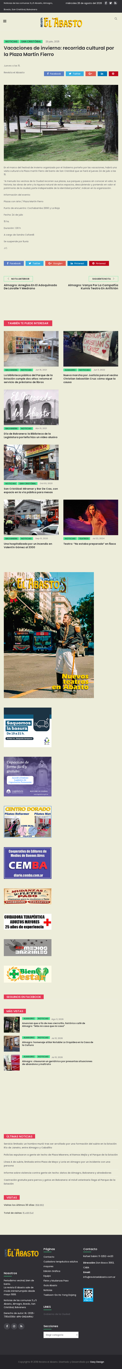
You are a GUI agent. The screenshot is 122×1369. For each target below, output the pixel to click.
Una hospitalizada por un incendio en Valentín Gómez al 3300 (28, 545)
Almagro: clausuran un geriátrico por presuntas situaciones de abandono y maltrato (57, 1063)
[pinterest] (113, 73)
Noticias (11, 41)
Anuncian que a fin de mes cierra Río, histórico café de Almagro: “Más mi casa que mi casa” (53, 1025)
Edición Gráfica (52, 1271)
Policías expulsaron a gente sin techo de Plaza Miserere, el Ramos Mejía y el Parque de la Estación (61, 1154)
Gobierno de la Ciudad (57, 1314)
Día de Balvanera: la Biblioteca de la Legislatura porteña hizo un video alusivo (31, 435)
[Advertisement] (61, 1102)
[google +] (91, 73)
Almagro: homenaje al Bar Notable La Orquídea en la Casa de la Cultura (57, 1044)
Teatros (83, 538)
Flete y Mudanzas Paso (56, 1280)
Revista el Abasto (14, 72)
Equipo (47, 1275)
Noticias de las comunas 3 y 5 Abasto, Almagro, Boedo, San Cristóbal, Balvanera (28, 6)
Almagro (70, 370)
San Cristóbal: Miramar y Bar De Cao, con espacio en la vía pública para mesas (31, 490)
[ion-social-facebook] (106, 3)
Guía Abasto (50, 1285)
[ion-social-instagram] (14, 1326)
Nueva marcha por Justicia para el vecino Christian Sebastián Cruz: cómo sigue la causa (90, 378)
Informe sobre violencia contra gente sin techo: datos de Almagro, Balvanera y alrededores (57, 1172)
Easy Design (97, 1361)
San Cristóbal (31, 41)
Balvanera (11, 370)
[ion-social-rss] (115, 3)
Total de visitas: (13, 1213)
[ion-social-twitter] (111, 3)
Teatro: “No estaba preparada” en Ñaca (89, 544)
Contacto (49, 1256)
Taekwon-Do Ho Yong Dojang (60, 1295)
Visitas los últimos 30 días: (19, 1205)
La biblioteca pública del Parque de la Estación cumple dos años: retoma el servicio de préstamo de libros (28, 378)
